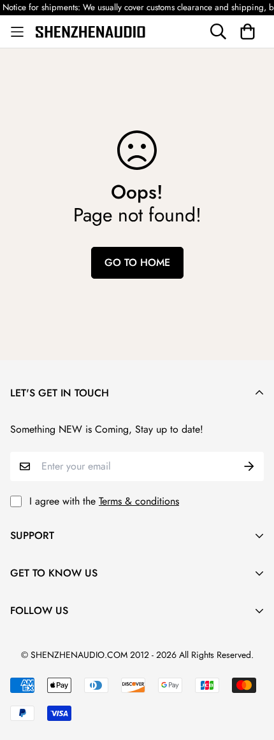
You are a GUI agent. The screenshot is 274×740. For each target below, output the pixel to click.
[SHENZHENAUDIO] (90, 31)
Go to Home (137, 262)
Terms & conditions (139, 501)
